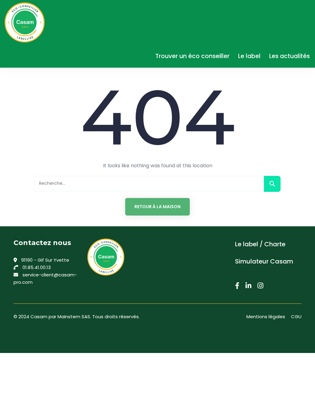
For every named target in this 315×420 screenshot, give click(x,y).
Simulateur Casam (264, 261)
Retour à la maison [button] (157, 207)
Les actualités (289, 56)
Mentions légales (265, 316)
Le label (249, 56)
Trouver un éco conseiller (192, 56)
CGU (296, 316)
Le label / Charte (260, 244)
